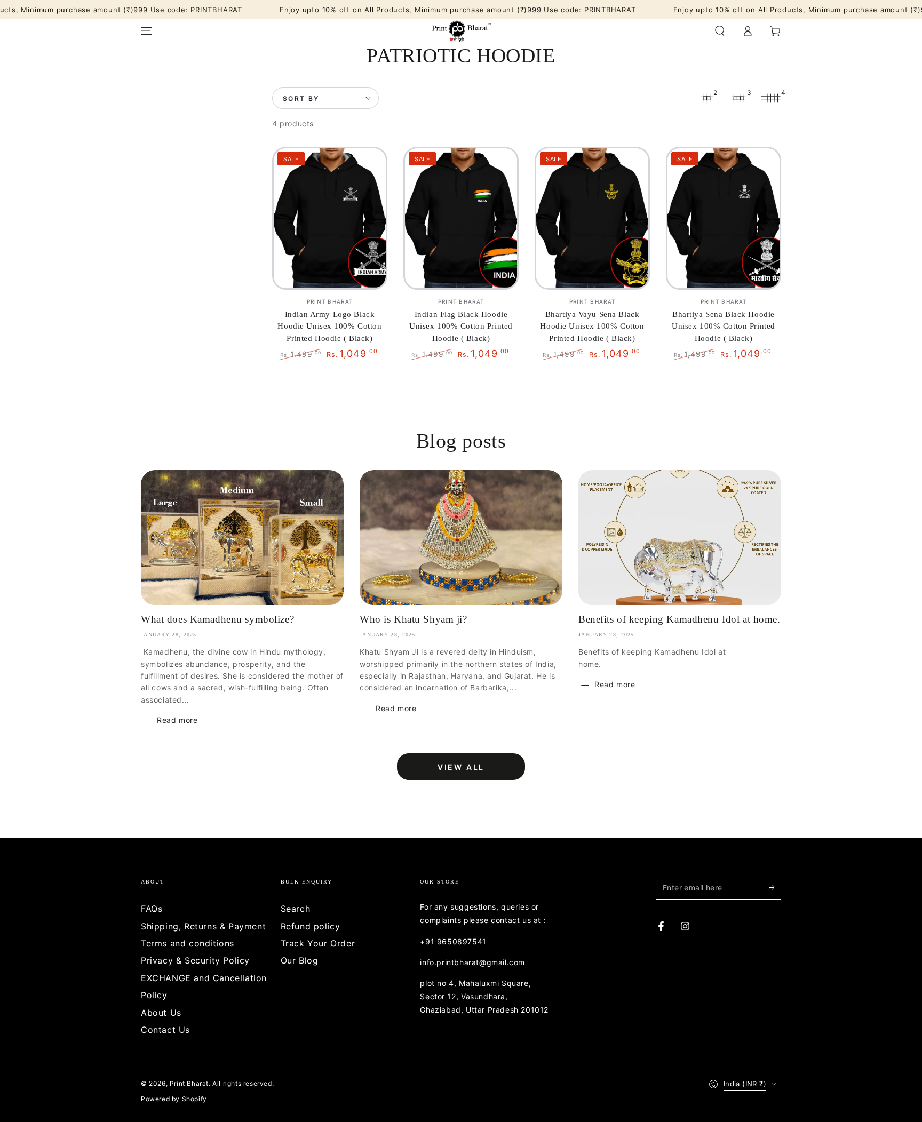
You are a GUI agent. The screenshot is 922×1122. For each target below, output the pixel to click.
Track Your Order (318, 943)
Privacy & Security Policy (195, 960)
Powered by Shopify (174, 1099)
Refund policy (310, 926)
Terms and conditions (187, 943)
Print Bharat (189, 1083)
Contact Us (165, 1029)
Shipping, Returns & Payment (203, 926)
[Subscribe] (775, 887)
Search (296, 908)
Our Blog (300, 960)
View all (461, 766)
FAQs (151, 908)
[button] (720, 31)
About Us (161, 1012)
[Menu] (147, 31)
